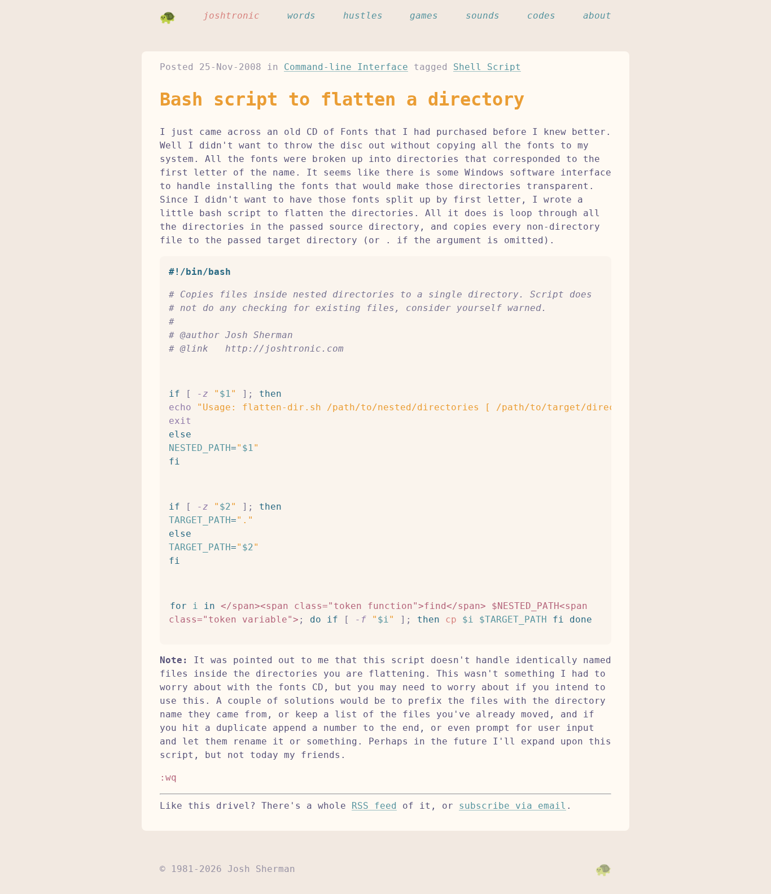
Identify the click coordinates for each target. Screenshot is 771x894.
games (424, 15)
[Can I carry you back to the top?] (603, 869)
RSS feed (374, 805)
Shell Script (487, 67)
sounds (483, 15)
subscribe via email (512, 805)
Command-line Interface (346, 67)
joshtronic (231, 15)
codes (541, 15)
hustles (363, 15)
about (597, 15)
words (301, 15)
